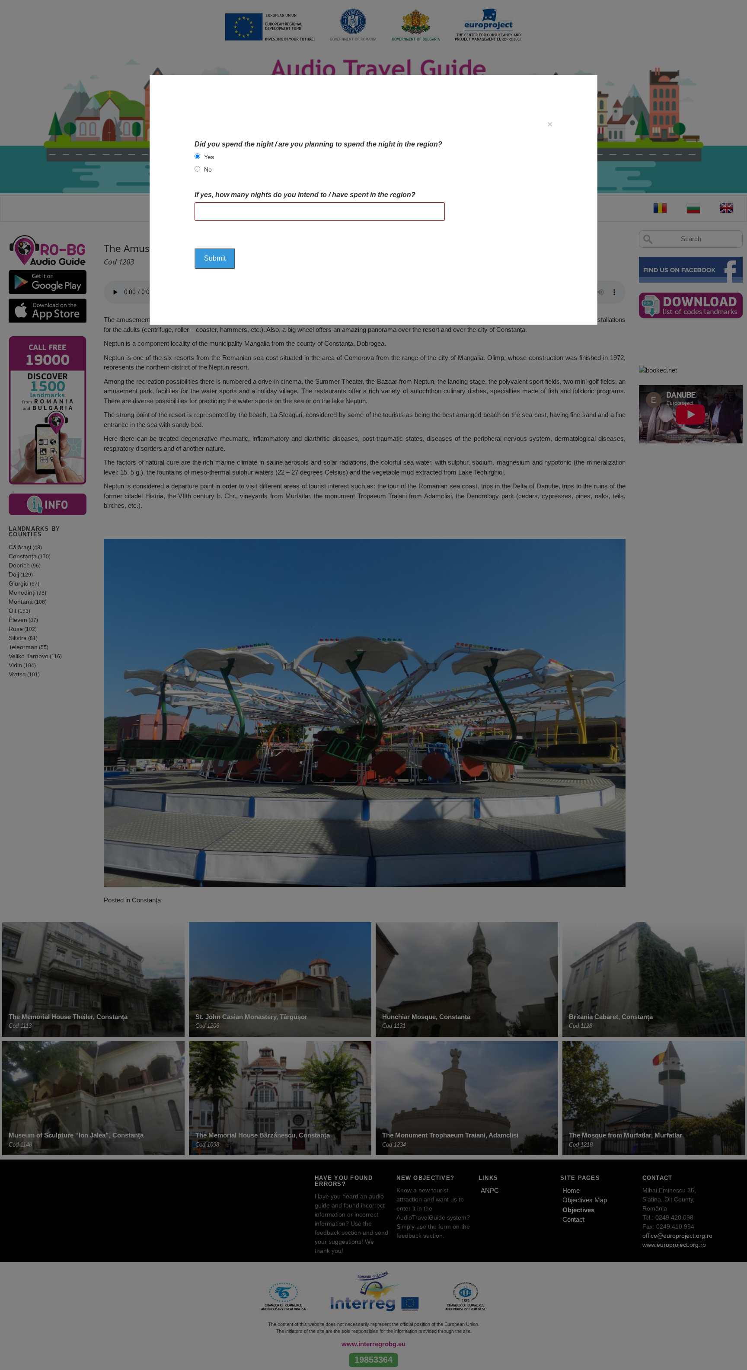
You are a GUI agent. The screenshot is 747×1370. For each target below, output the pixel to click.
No (208, 169)
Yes (209, 156)
